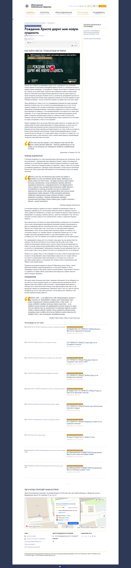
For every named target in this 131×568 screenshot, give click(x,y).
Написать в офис (31, 536)
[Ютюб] (82, 6)
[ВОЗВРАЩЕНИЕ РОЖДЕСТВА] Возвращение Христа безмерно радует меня (84, 469)
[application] (52, 43)
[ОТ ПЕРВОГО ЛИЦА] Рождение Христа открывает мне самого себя (82, 361)
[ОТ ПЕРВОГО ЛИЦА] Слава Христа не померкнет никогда (82, 343)
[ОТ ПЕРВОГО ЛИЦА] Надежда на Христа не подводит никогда (84, 422)
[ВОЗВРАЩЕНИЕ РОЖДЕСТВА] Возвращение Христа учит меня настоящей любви (84, 453)
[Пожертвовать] (85, 6)
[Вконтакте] (74, 6)
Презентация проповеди (92, 39)
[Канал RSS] (71, 6)
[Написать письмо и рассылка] (70, 6)
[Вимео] (76, 6)
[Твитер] (78, 6)
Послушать (50, 23)
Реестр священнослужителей (32, 547)
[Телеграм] (80, 6)
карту (54, 495)
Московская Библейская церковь (35, 23)
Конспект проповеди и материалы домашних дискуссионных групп (92, 32)
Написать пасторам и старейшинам (36, 539)
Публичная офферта (30, 544)
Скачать (75, 45)
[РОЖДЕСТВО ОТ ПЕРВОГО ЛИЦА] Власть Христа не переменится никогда (83, 330)
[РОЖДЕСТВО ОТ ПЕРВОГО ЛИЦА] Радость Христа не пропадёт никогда (84, 392)
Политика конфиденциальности (33, 541)
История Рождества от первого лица (81, 437)
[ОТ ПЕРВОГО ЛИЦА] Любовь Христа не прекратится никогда (82, 376)
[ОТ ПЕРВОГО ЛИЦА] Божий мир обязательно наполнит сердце (85, 407)
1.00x (76, 42)
